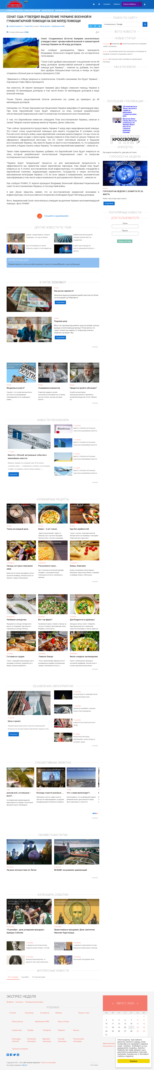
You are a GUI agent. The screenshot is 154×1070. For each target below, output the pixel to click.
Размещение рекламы (34, 1002)
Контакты (19, 1002)
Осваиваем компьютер (49, 388)
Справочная (17, 1030)
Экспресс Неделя (13, 505)
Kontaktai (107, 4)
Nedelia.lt (10, 1002)
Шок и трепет (14, 721)
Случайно (25, 977)
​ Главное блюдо (45, 656)
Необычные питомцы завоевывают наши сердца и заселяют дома (84, 739)
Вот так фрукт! (45, 620)
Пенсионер (15, 427)
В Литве (13, 1013)
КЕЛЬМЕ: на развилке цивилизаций (70, 870)
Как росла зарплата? (64, 291)
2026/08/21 (59, 282)
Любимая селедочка (16, 620)
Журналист (30, 289)
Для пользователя (125, 218)
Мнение (59, 1013)
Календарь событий (18, 901)
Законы (76, 1030)
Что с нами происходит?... (19, 793)
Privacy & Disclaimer (48, 1062)
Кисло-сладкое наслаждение (84, 656)
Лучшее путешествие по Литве (21, 870)
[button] (10, 781)
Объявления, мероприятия (23, 693)
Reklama (117, 4)
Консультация (15, 289)
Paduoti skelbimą (129, 4)
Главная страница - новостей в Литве (23, 10)
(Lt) (141, 3)
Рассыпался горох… (47, 566)
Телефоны (47, 1030)
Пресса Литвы (63, 1021)
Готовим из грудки (15, 656)
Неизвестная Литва (18, 841)
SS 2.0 (25, 1065)
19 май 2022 (28, 26)
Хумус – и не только (47, 529)
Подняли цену (60, 321)
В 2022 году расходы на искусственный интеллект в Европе (83, 248)
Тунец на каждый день (17, 529)
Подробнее (60, 302)
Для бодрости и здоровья (82, 620)
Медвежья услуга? (16, 388)
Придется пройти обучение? (83, 388)
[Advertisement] (53, 354)
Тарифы (30, 1030)
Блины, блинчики (78, 566)
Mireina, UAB (95, 1062)
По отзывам (13, 977)
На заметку (44, 1013)
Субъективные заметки (25, 769)
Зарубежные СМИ (62, 10)
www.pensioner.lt (109, 1043)
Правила (61, 1030)
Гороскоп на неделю (115, 163)
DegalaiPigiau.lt (109, 1046)
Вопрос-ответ (84, 1013)
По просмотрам (38, 977)
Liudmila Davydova (15, 26)
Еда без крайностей (79, 529)
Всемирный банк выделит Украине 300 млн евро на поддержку (83, 237)
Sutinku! (133, 1061)
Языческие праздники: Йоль (83, 959)
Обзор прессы (48, 10)
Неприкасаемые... (46, 793)
